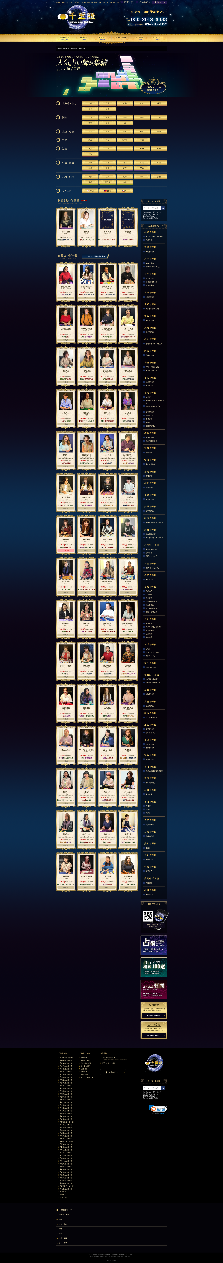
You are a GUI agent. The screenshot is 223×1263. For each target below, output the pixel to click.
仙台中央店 (150, 285)
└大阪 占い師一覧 (66, 1133)
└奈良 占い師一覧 (66, 1139)
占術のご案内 (85, 1060)
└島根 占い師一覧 (66, 1147)
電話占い (63, 1194)
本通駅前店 (150, 729)
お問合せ (84, 1072)
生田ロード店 (151, 656)
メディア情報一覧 (87, 1077)
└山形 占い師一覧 (66, 1074)
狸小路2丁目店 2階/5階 (154, 236)
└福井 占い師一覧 (66, 1108)
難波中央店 (150, 630)
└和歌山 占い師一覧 (67, 1141)
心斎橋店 (149, 634)
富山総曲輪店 (151, 464)
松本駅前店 (150, 511)
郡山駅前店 (150, 320)
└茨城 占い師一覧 (66, 1080)
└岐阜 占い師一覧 (66, 1116)
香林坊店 (149, 476)
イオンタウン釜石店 (153, 267)
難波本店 (149, 623)
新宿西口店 (150, 412)
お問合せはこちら (144, 2)
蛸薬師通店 (150, 605)
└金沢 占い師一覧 (66, 1105)
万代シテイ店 (151, 453)
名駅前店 (149, 553)
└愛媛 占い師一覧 (66, 1164)
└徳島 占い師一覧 (66, 1158)
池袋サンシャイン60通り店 (155, 402)
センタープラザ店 (152, 652)
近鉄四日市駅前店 (152, 568)
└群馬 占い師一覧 (66, 1085)
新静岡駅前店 (151, 534)
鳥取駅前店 (150, 694)
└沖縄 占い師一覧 (66, 1189)
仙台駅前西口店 (151, 282)
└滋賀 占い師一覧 (66, 1127)
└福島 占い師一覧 (66, 1077)
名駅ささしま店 (151, 556)
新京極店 (149, 594)
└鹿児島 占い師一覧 (67, 1186)
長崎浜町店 (150, 836)
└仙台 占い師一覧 (66, 1069)
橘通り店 (149, 871)
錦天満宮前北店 (151, 608)
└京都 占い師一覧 (66, 1130)
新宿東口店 (150, 415)
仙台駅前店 (150, 278)
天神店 (148, 806)
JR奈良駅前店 (151, 667)
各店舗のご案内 (128, 2)
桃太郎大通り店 (151, 717)
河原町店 (149, 598)
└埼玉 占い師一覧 (66, 1088)
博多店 (148, 813)
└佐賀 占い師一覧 (66, 1172)
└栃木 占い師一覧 (66, 1083)
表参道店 (149, 419)
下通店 (148, 848)
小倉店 (148, 809)
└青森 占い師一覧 (66, 1063)
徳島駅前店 (150, 759)
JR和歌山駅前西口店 (153, 682)
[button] (158, 1109)
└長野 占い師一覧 (66, 1113)
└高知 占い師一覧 (66, 1166)
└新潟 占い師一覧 (66, 1099)
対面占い (63, 1192)
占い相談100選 (86, 1063)
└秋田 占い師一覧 (66, 1072)
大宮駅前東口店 (151, 370)
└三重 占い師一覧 (66, 1125)
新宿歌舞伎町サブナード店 (155, 407)
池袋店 (148, 397)
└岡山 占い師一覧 (66, 1150)
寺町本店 (149, 591)
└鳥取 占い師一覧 (66, 1144)
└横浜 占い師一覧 (66, 1097)
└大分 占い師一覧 (66, 1180)
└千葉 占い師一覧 (66, 1091)
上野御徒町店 (151, 426)
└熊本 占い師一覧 (66, 1178)
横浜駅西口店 (151, 437)
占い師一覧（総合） (67, 1058)
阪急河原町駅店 (151, 612)
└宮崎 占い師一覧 (66, 1183)
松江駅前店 (150, 706)
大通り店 (149, 240)
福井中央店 (150, 487)
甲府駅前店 (150, 499)
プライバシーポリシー (109, 1063)
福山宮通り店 (151, 733)
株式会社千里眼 (107, 1058)
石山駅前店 (150, 579)
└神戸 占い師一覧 (66, 1136)
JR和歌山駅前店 (151, 679)
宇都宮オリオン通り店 (154, 344)
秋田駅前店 (150, 297)
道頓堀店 (149, 637)
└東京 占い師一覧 (66, 1094)
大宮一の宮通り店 (152, 367)
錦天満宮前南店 (151, 601)
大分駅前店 (150, 859)
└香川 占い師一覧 (66, 1161)
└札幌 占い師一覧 (66, 1060)
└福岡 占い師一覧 (66, 1169)
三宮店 (148, 649)
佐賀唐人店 (150, 825)
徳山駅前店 (150, 744)
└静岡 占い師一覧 (66, 1119)
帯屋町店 (149, 794)
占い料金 (84, 1058)
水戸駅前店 (150, 332)
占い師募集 (84, 1074)
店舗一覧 (84, 1069)
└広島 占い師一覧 (66, 1153)
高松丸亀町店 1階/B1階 (154, 771)
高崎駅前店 (150, 355)
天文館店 (149, 883)
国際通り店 (150, 894)
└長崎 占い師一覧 (66, 1175)
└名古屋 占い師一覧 (67, 1122)
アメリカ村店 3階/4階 (154, 627)
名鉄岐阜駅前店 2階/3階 (154, 522)
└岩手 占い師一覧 (66, 1066)
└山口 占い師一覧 (66, 1155)
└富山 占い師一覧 (66, 1102)
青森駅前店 (150, 252)
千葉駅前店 (150, 385)
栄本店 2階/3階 (151, 549)
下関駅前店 (150, 748)
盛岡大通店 (150, 263)
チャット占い (64, 1197)
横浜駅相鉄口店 (151, 441)
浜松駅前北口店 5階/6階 (154, 538)
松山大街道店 (151, 783)
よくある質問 (85, 1066)
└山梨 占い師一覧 (66, 1111)
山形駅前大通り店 (152, 309)
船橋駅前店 (150, 382)
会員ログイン (161, 2)
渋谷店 (148, 422)
